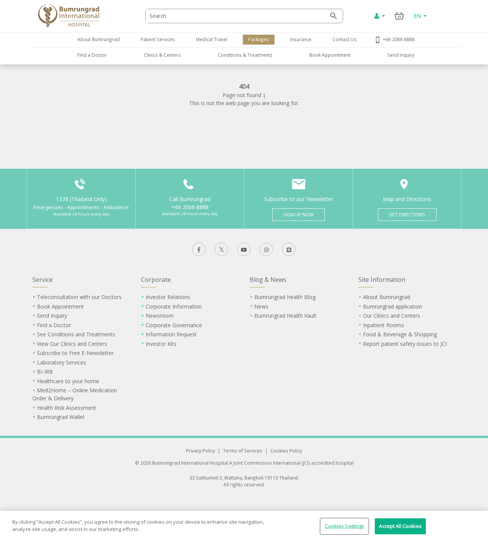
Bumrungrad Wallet (61, 416)
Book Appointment (329, 55)
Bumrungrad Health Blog (285, 297)
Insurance (300, 39)
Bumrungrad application (392, 306)
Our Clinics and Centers (391, 315)
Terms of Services (242, 451)
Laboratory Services (61, 362)
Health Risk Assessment (66, 407)
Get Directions (407, 214)
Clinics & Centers (162, 55)
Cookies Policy (286, 451)
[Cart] (399, 15)
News (261, 306)
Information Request (171, 334)
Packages (258, 39)
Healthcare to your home (68, 381)
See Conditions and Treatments (76, 334)
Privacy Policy (200, 451)
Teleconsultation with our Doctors (79, 297)
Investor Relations (168, 297)
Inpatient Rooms (383, 325)
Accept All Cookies (400, 526)
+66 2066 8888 (398, 39)
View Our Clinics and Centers (72, 343)
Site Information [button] (381, 279)
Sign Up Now (298, 214)
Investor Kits (161, 343)
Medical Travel (211, 39)
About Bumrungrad (98, 39)
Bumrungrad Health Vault (285, 315)
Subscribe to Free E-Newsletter (75, 353)
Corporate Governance (174, 325)
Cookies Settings (344, 526)
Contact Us (344, 39)
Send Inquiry (400, 55)
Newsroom (159, 315)
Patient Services (158, 39)
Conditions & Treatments (245, 55)
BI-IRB (45, 371)
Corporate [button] (156, 279)
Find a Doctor (92, 55)
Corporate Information (174, 306)
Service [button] (42, 279)
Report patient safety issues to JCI (405, 343)
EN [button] (418, 15)
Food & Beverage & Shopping (400, 334)
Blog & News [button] (268, 279)
